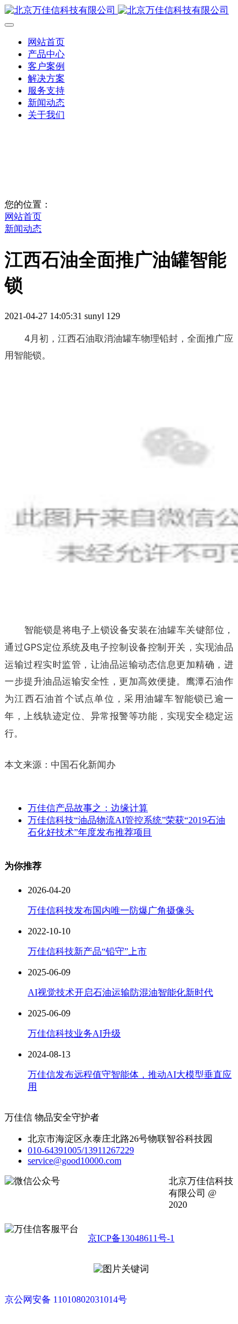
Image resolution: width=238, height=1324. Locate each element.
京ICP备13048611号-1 (131, 1238)
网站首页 (46, 42)
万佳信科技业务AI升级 (74, 1033)
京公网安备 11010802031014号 (66, 1299)
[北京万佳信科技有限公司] (119, 11)
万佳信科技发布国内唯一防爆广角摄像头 (111, 910)
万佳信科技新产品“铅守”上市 (87, 951)
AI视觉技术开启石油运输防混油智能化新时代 (120, 992)
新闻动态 (23, 229)
